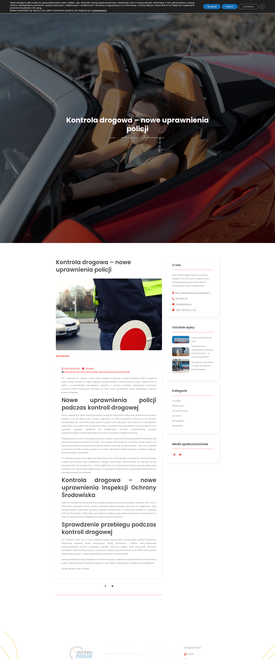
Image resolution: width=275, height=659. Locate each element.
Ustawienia (248, 6)
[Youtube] (180, 454)
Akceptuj (212, 6)
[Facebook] (174, 454)
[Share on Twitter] (112, 586)
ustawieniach (100, 10)
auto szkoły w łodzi (89, 371)
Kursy (190, 654)
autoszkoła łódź (106, 371)
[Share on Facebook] (105, 586)
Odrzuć (229, 6)
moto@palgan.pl (184, 304)
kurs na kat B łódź (122, 371)
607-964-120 (182, 298)
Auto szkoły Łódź (71, 371)
